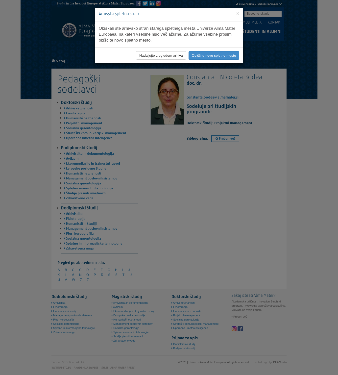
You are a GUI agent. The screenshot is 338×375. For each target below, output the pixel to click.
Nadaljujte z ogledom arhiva (161, 55)
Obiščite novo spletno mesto (214, 55)
